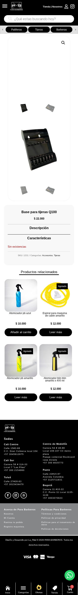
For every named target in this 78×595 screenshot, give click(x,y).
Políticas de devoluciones (55, 529)
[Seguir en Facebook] (8, 495)
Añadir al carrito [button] (20, 332)
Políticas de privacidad (53, 518)
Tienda (46, 6)
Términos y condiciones (54, 514)
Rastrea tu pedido (13, 522)
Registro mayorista (14, 527)
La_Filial (32, 540)
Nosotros (57, 6)
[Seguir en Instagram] (16, 495)
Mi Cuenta (9, 518)
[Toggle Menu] (4, 6)
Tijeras (57, 255)
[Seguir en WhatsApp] (24, 495)
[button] (2, 29)
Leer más (56, 332)
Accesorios (47, 255)
